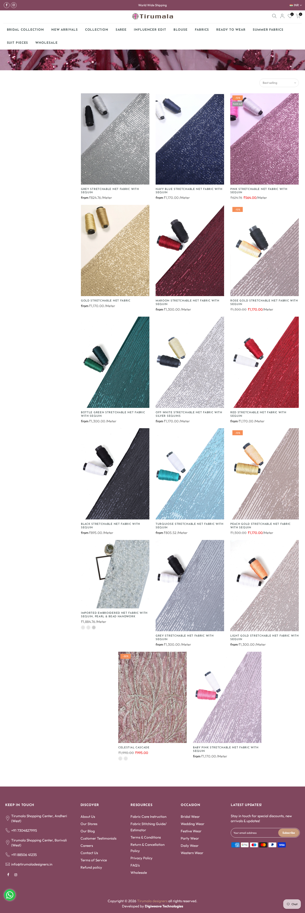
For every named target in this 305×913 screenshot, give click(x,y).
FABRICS (202, 30)
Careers (87, 845)
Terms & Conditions (146, 837)
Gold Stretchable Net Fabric (106, 300)
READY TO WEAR (230, 30)
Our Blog (88, 831)
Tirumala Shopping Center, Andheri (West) (39, 818)
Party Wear (190, 838)
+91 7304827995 (24, 830)
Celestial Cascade (134, 747)
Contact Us (89, 853)
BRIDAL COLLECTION (25, 30)
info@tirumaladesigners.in (31, 864)
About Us (88, 816)
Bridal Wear (190, 816)
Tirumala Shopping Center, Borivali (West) (39, 842)
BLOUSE (180, 30)
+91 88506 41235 (24, 854)
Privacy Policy (141, 858)
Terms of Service (94, 860)
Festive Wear (191, 831)
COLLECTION (96, 30)
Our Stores (89, 824)
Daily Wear (190, 845)
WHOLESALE (46, 43)
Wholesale (139, 872)
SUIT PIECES (17, 43)
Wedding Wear (192, 824)
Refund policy (91, 867)
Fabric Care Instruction (148, 816)
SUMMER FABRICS (270, 29)
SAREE (121, 30)
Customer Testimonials (98, 838)
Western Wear (192, 853)
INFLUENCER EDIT (150, 30)
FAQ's (135, 865)
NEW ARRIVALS (64, 30)
